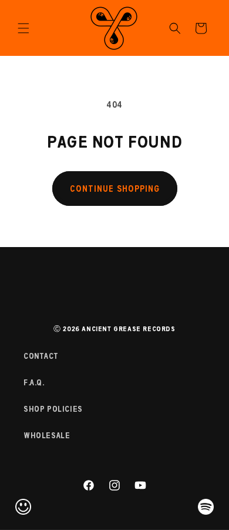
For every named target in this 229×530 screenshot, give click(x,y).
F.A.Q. (34, 382)
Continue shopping (115, 189)
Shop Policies (53, 409)
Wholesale (46, 435)
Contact (40, 356)
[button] (23, 28)
